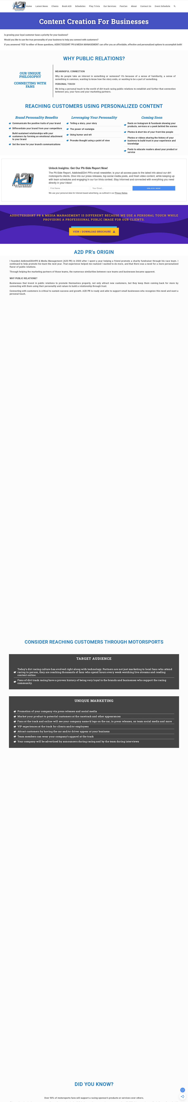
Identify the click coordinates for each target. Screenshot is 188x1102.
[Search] (174, 6)
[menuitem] (29, 6)
